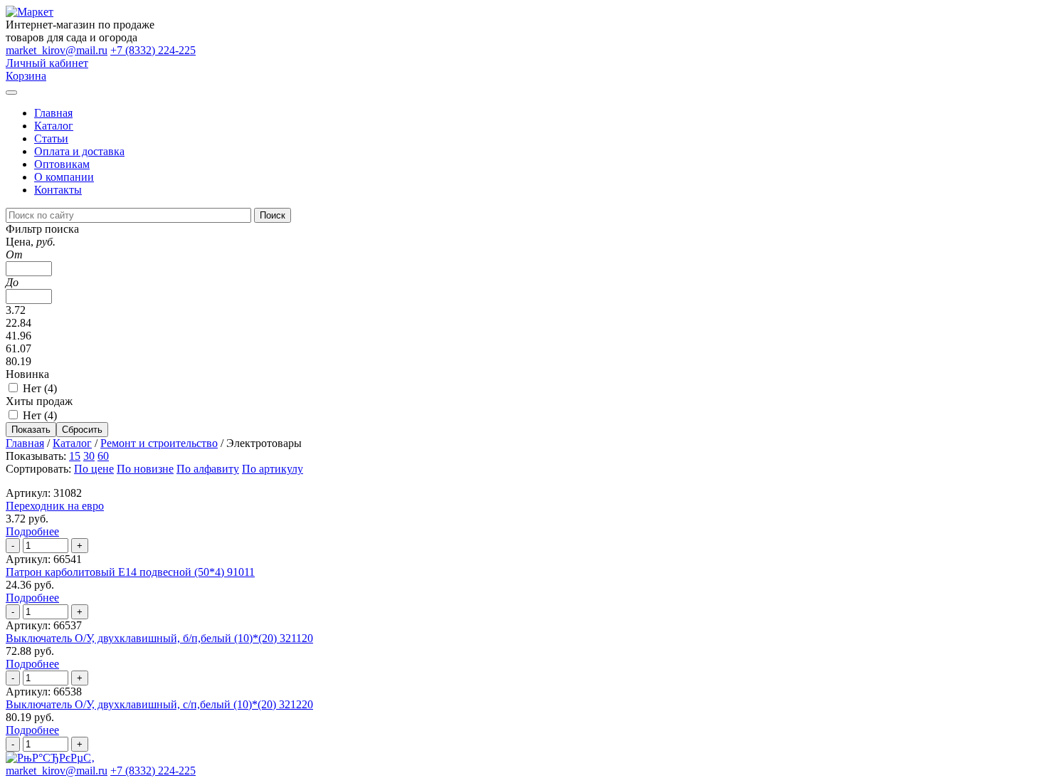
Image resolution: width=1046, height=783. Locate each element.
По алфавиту (207, 469)
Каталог (53, 126)
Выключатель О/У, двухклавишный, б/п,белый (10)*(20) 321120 (159, 638)
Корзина (26, 76)
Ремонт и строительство (159, 443)
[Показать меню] (11, 92)
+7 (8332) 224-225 (153, 50)
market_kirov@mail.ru (56, 50)
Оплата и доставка (79, 151)
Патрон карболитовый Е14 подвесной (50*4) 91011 (130, 572)
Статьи (51, 138)
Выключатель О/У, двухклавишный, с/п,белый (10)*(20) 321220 (159, 704)
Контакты (58, 190)
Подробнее (32, 531)
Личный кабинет (47, 63)
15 (74, 456)
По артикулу (272, 469)
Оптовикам (62, 164)
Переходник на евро (55, 506)
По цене (94, 469)
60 (103, 456)
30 (89, 456)
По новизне (145, 469)
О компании (64, 177)
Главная (53, 113)
